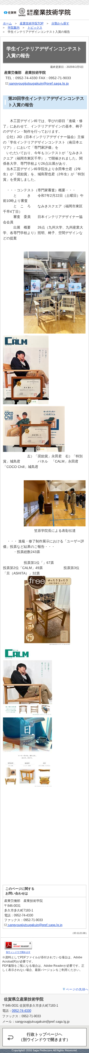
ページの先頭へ (77, 989)
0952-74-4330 (21, 1011)
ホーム (7, 23)
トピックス (34, 27)
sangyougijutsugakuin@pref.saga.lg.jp (38, 83)
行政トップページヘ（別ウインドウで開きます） (44, 1037)
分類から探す (60, 23)
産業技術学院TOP (32, 23)
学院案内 (14, 27)
